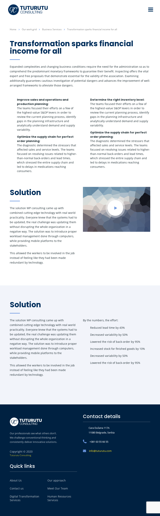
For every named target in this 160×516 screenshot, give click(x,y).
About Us (16, 480)
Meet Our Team (57, 488)
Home (13, 29)
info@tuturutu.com (100, 451)
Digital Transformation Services (24, 498)
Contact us (17, 488)
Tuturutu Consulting (20, 455)
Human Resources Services (59, 498)
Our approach (56, 480)
